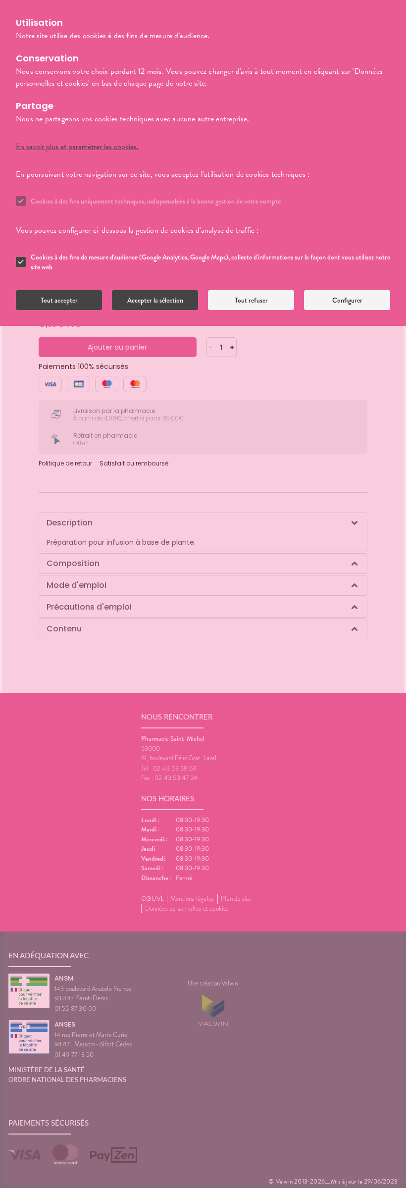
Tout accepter (59, 300)
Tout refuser (251, 300)
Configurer (347, 300)
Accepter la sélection (155, 300)
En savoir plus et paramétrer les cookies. (77, 147)
